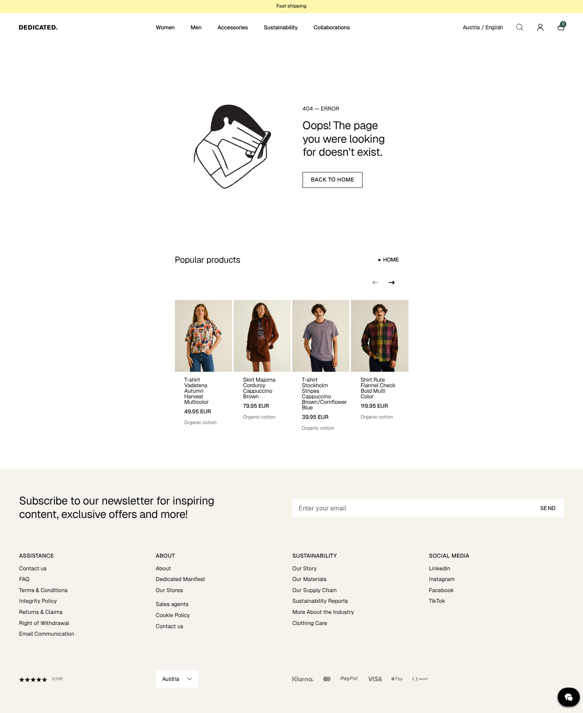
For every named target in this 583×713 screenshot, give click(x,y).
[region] (291, 365)
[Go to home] (86, 27)
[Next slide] (391, 283)
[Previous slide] (375, 283)
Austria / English (483, 27)
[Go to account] (540, 27)
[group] (203, 365)
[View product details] (203, 399)
